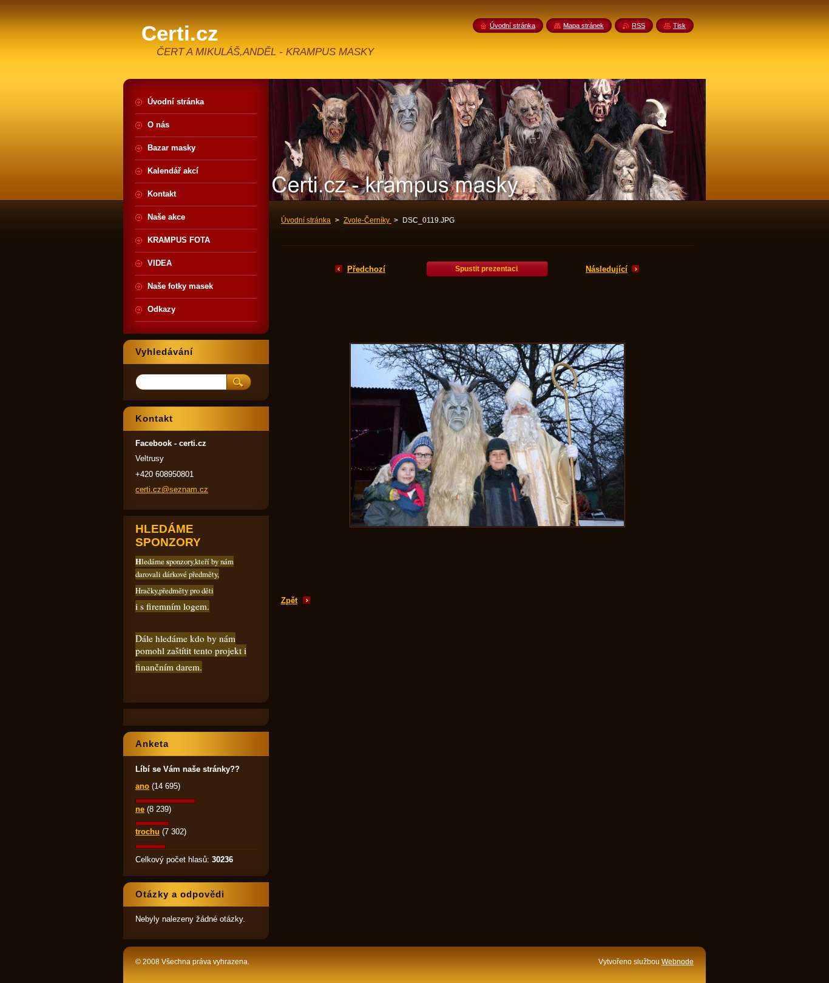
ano (142, 786)
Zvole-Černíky (367, 220)
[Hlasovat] (165, 800)
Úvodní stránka (306, 220)
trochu (147, 831)
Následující (607, 269)
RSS (638, 25)
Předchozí (366, 269)
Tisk (679, 25)
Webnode (678, 961)
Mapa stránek (583, 25)
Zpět (289, 600)
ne (139, 809)
